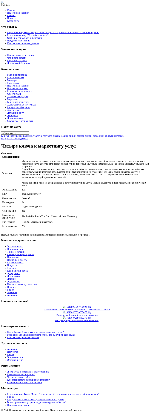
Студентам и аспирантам (20, 121)
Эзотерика (12, 115)
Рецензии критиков (17, 60)
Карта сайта (13, 21)
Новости (11, 18)
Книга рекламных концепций (16, 136)
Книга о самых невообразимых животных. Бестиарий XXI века (77, 309)
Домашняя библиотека (18, 63)
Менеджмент (14, 83)
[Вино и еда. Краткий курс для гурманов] (77, 312)
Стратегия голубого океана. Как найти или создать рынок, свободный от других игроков (78, 136)
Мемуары (12, 80)
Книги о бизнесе (15, 77)
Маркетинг (13, 99)
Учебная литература (17, 96)
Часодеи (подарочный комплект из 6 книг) (77, 320)
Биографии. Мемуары (18, 107)
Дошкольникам (15, 118)
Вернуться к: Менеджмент (14, 138)
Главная (11, 10)
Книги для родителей (18, 102)
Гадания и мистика (17, 75)
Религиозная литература (19, 91)
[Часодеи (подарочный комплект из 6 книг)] (77, 317)
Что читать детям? (16, 58)
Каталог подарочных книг (20, 55)
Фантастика (13, 110)
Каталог (11, 15)
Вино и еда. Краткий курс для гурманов (77, 315)
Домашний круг (15, 113)
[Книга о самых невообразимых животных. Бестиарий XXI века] (77, 307)
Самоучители (14, 94)
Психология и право (17, 88)
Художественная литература (21, 104)
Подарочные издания (18, 12)
